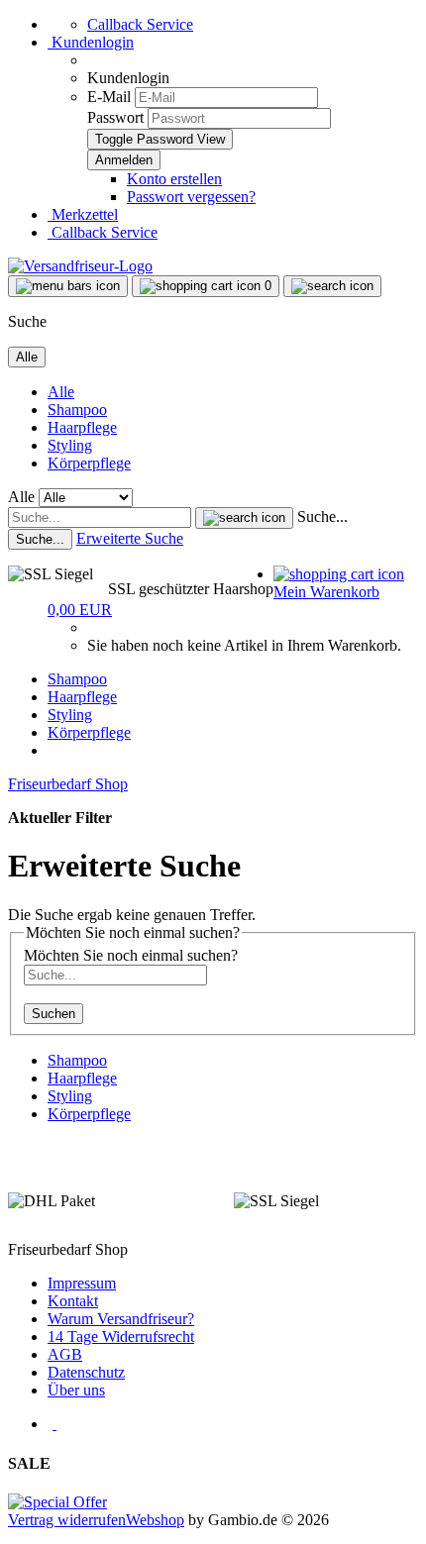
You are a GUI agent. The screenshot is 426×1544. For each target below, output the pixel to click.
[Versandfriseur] (80, 265)
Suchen (53, 1013)
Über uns (76, 1390)
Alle (61, 391)
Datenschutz (86, 1372)
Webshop (155, 1519)
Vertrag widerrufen (67, 1519)
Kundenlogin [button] (91, 42)
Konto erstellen (174, 178)
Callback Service (140, 24)
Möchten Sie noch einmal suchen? (131, 955)
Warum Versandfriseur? (121, 1318)
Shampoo (77, 409)
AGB (65, 1354)
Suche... (322, 516)
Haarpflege (82, 427)
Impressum (82, 1283)
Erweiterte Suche (129, 538)
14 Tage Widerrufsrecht (121, 1336)
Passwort (115, 117)
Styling (70, 445)
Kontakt (73, 1300)
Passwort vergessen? (191, 196)
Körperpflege (89, 463)
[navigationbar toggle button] (68, 286)
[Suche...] (244, 518)
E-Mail (109, 96)
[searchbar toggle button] (332, 286)
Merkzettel (83, 214)
